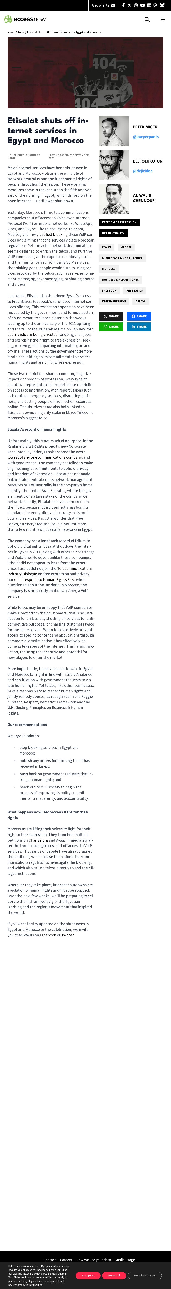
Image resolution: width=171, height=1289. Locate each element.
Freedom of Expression (119, 222)
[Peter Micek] (114, 131)
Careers (66, 1260)
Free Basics (134, 291)
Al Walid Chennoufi (144, 198)
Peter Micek (145, 127)
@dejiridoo (143, 171)
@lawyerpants (146, 137)
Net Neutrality (113, 233)
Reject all (114, 1276)
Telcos (141, 301)
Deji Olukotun (148, 161)
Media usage (125, 1260)
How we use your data (93, 1260)
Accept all (88, 1276)
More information (145, 1276)
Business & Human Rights (120, 280)
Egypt (106, 247)
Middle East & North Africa (122, 258)
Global (126, 247)
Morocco (109, 269)
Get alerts (101, 5)
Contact (49, 1260)
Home (11, 32)
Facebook (109, 291)
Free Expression (114, 301)
